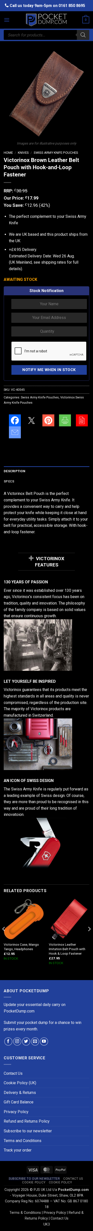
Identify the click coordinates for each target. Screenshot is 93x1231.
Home (8, 152)
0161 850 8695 (72, 5)
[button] (7, 20)
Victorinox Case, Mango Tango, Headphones (21, 946)
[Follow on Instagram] (17, 1041)
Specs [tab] (9, 481)
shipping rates (53, 262)
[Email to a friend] (15, 432)
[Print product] (65, 420)
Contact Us (13, 1073)
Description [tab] (14, 471)
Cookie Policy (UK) (20, 1082)
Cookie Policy (33, 1182)
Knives (23, 152)
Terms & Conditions (25, 1213)
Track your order (17, 1150)
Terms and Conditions (22, 1140)
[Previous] (4, 939)
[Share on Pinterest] (48, 420)
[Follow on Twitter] (26, 1041)
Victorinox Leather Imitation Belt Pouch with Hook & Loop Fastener (67, 948)
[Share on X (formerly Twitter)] (31, 420)
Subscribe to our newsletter (28, 1131)
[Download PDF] (82, 420)
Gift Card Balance (18, 1102)
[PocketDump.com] (46, 20)
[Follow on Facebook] (8, 1041)
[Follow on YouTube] (44, 1041)
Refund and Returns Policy (27, 1121)
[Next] (89, 939)
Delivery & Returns (20, 1092)
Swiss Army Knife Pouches (56, 152)
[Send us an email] (35, 1041)
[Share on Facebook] (15, 420)
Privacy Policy (16, 1111)
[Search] (83, 35)
